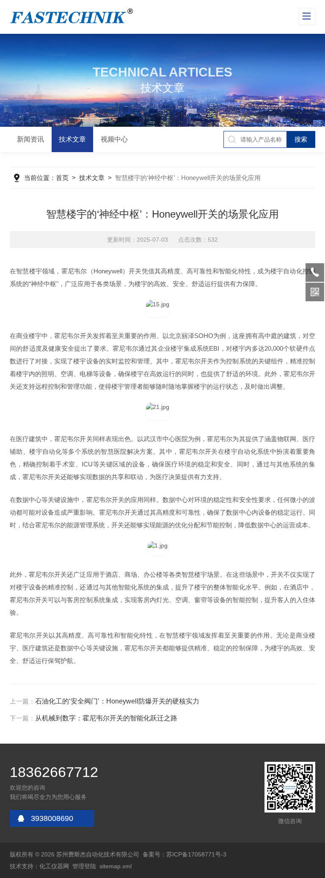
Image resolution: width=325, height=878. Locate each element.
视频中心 (114, 139)
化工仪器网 (54, 866)
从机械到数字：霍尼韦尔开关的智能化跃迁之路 (106, 718)
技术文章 (72, 139)
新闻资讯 (30, 139)
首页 (62, 177)
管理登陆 (84, 866)
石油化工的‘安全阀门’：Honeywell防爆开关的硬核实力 (117, 701)
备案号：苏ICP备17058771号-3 (184, 854)
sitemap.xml (115, 866)
